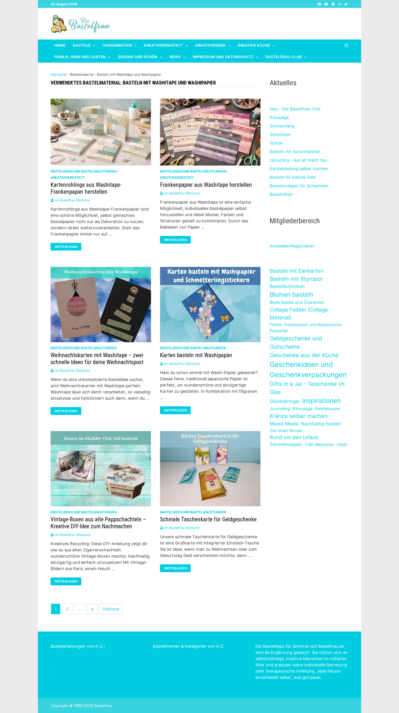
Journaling (280, 408)
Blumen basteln (291, 294)
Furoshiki (279, 330)
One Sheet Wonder (286, 430)
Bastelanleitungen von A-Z (76, 646)
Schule (276, 143)
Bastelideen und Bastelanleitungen (84, 171)
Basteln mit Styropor (296, 278)
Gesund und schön (137, 56)
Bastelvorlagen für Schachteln (299, 185)
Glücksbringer (285, 401)
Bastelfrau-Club (284, 56)
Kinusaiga (279, 117)
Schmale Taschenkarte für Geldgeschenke (208, 519)
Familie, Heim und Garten (80, 56)
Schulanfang (282, 126)
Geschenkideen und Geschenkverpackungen (308, 369)
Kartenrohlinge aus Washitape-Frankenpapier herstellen (86, 188)
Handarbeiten (117, 45)
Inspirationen (321, 401)
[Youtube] (326, 3)
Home (60, 45)
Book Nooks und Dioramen (297, 302)
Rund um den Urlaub (294, 437)
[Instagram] (340, 3)
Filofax (276, 324)
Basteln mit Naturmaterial (295, 151)
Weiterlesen (67, 247)
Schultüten (280, 134)
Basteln (81, 45)
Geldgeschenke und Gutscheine (296, 342)
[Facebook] (320, 3)
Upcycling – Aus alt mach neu (298, 160)
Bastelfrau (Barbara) (75, 200)
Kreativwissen (210, 45)
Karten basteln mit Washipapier (196, 355)
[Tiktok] (345, 3)
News (175, 56)
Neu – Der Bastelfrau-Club (295, 108)
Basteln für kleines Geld (292, 177)
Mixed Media (284, 423)
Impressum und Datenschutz (223, 56)
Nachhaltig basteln (321, 423)
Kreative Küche (254, 45)
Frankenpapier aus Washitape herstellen (206, 184)
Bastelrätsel (281, 194)
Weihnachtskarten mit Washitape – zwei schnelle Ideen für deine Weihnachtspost (97, 359)
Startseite (59, 74)
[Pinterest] (333, 3)
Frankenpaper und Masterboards (312, 324)
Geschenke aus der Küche (304, 355)
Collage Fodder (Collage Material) (299, 313)
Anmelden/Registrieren (292, 246)
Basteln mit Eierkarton (296, 271)
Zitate (341, 444)
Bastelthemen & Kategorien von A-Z (188, 646)
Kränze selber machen (299, 416)
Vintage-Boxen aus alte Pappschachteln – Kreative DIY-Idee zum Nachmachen (98, 523)
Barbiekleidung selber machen (299, 168)
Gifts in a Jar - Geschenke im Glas (307, 388)
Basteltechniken (287, 286)
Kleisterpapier (328, 408)
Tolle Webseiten (319, 444)
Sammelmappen (286, 444)
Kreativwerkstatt (163, 45)
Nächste (111, 609)
